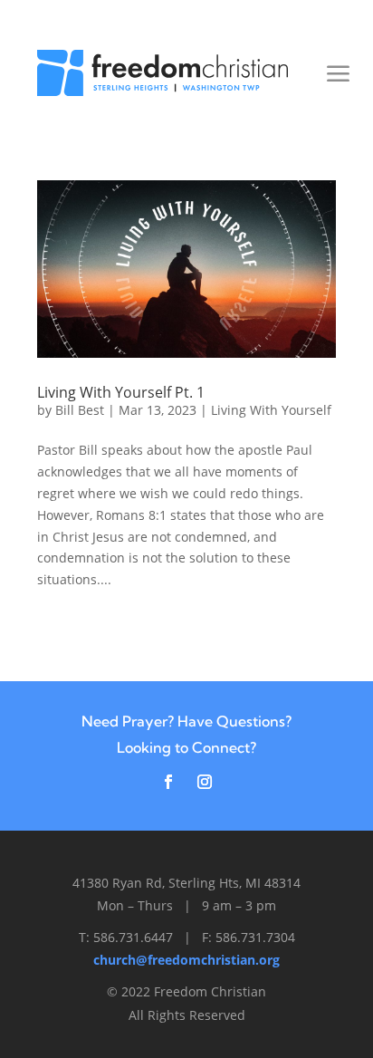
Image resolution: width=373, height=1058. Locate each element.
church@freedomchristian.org (186, 959)
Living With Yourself (271, 409)
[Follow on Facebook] (168, 781)
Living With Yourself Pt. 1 (121, 392)
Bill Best (79, 409)
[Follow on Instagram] (204, 781)
